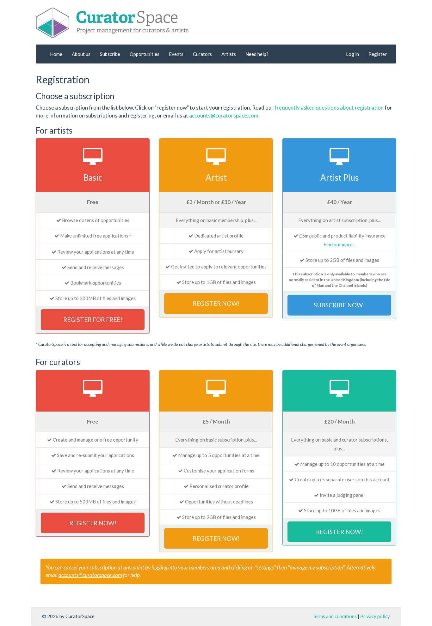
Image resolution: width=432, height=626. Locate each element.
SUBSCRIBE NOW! (339, 305)
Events (176, 54)
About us (81, 54)
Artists (228, 54)
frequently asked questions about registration (329, 107)
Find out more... (339, 244)
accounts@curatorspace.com (223, 115)
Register (377, 54)
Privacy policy (375, 616)
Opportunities (144, 54)
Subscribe (110, 54)
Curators (202, 54)
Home (56, 54)
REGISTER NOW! (216, 303)
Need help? (256, 54)
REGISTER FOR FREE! (92, 319)
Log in (352, 54)
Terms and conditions (334, 616)
